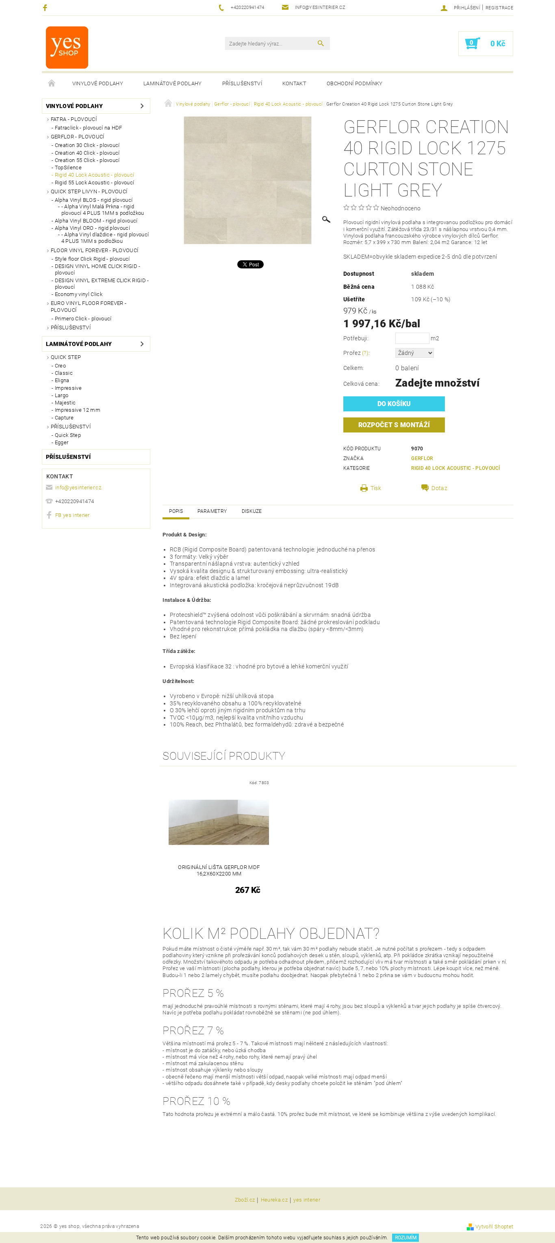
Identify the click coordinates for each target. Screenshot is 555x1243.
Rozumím (405, 1238)
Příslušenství (242, 83)
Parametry (212, 511)
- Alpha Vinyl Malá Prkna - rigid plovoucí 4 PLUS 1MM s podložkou (102, 209)
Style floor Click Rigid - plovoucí (92, 259)
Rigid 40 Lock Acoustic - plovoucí (94, 175)
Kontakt (294, 83)
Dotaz (439, 488)
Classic (64, 373)
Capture (64, 418)
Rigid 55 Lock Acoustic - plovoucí (94, 182)
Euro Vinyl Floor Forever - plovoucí (88, 306)
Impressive (68, 388)
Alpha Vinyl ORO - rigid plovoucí (92, 228)
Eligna (62, 380)
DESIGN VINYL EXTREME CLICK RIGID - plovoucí (102, 283)
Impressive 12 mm (77, 410)
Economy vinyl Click (78, 294)
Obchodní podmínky (354, 83)
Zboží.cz (245, 1200)
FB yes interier (72, 515)
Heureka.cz (274, 1200)
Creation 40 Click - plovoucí (87, 153)
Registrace (499, 8)
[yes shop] (67, 47)
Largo (62, 395)
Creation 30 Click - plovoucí (87, 145)
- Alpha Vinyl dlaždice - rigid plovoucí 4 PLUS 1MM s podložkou (105, 237)
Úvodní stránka (52, 83)
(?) (365, 353)
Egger (62, 442)
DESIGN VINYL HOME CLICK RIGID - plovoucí (98, 269)
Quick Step (66, 357)
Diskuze (252, 511)
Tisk (376, 488)
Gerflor (422, 458)
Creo (60, 366)
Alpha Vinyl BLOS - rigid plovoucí (94, 200)
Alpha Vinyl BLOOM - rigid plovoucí (96, 221)
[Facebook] (46, 7)
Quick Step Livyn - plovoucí (89, 191)
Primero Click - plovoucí (83, 319)
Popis (176, 511)
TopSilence (68, 167)
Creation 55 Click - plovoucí (87, 160)
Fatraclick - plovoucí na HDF (88, 128)
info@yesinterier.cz (78, 487)
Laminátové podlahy (172, 83)
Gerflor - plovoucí (77, 137)
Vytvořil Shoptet (494, 1227)
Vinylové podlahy (97, 83)
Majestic (65, 403)
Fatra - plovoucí (74, 119)
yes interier (306, 1200)
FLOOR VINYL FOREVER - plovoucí (95, 250)
